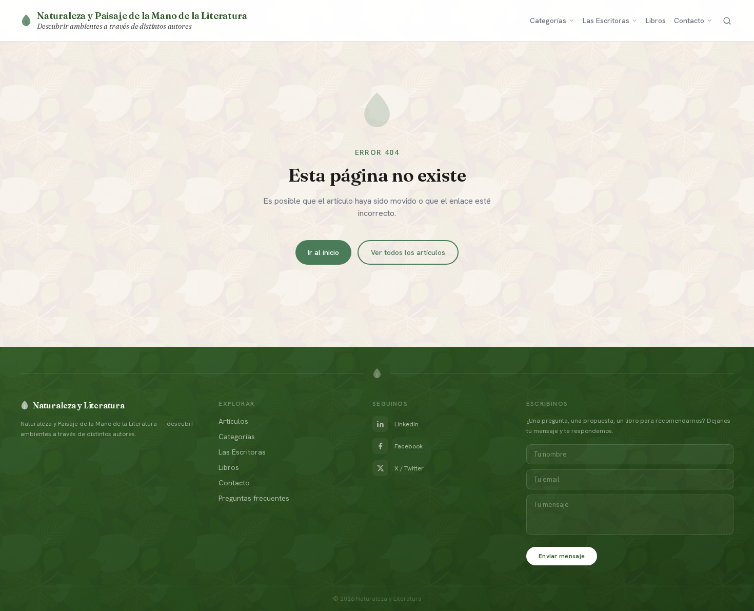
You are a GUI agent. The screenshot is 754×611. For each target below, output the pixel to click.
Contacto (689, 20)
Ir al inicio (323, 252)
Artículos (233, 421)
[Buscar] (727, 20)
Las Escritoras (606, 20)
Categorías (548, 20)
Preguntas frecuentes (254, 498)
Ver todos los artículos (408, 252)
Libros (656, 20)
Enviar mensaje (562, 556)
